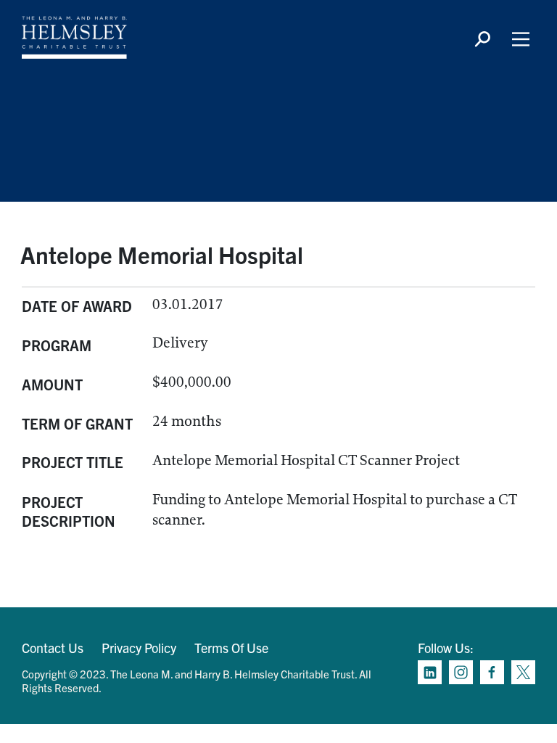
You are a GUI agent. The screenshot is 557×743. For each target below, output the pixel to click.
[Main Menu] (520, 39)
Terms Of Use (231, 647)
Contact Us (52, 647)
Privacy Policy (139, 647)
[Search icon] (482, 39)
